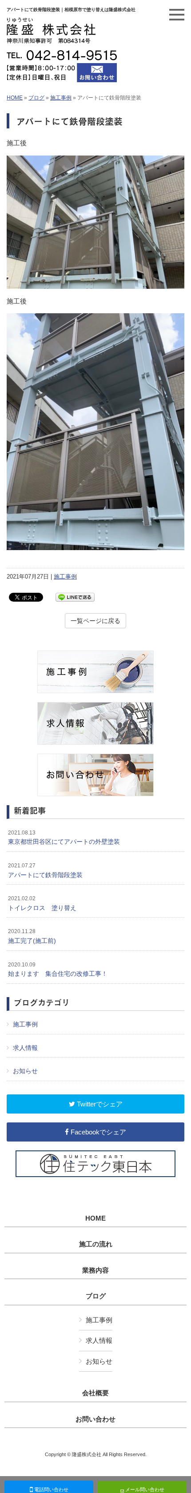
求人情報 (25, 1047)
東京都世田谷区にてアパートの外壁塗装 (64, 838)
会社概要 (95, 1393)
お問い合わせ (95, 1419)
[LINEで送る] (75, 596)
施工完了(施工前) (32, 936)
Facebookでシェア (97, 1132)
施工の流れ (95, 1244)
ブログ (36, 98)
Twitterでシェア (99, 1104)
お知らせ (25, 1070)
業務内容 (95, 1270)
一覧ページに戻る (95, 620)
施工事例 (61, 98)
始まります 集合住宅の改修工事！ (57, 970)
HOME (15, 98)
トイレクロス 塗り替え (42, 903)
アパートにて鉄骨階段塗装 (45, 870)
